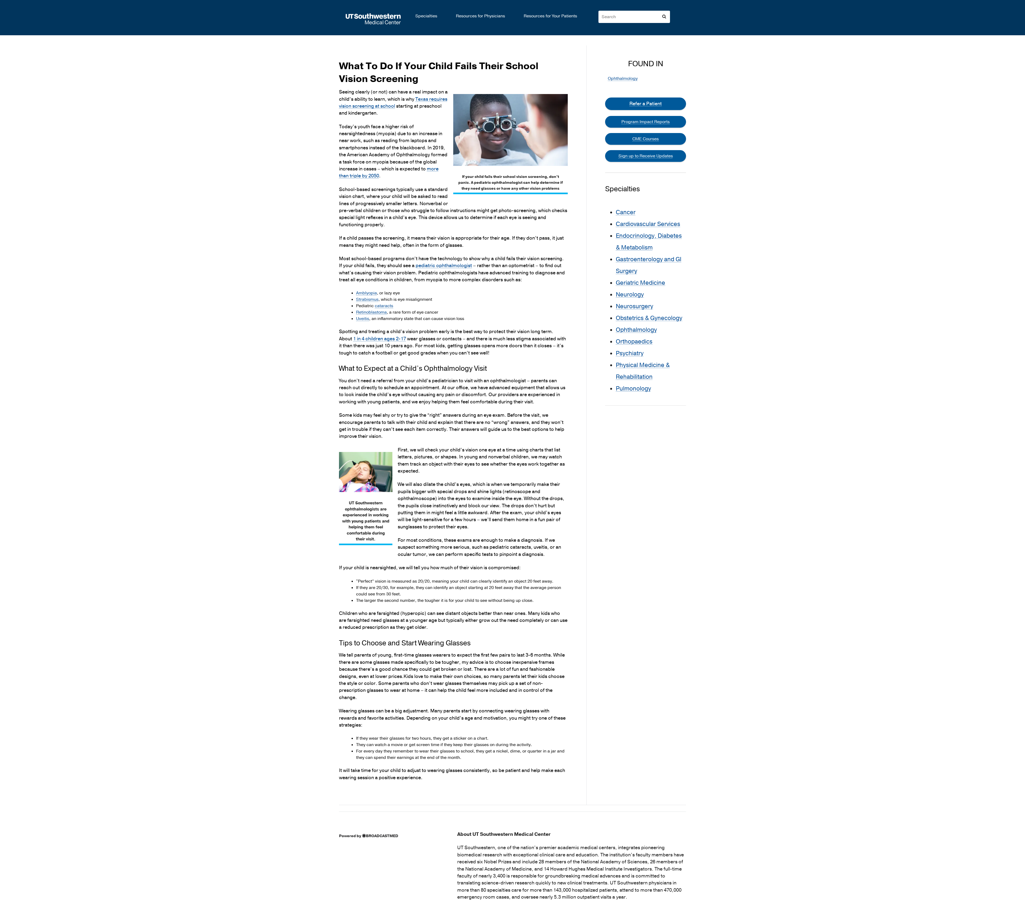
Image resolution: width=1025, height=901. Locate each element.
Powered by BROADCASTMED (368, 835)
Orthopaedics (634, 342)
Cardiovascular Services (648, 224)
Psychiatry (630, 353)
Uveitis (362, 319)
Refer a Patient (645, 103)
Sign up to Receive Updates (645, 156)
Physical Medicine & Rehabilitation (643, 371)
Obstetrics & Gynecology (649, 318)
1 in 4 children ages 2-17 (379, 339)
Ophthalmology (623, 78)
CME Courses (645, 139)
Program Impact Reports (645, 122)
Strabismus (367, 299)
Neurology (630, 295)
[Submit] (664, 16)
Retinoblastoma (371, 312)
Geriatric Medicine (640, 283)
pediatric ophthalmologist (444, 266)
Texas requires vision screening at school (393, 102)
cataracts (384, 306)
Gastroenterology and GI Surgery (648, 265)
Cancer (626, 212)
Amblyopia (366, 293)
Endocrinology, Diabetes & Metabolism (649, 242)
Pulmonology (633, 389)
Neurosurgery (634, 306)
